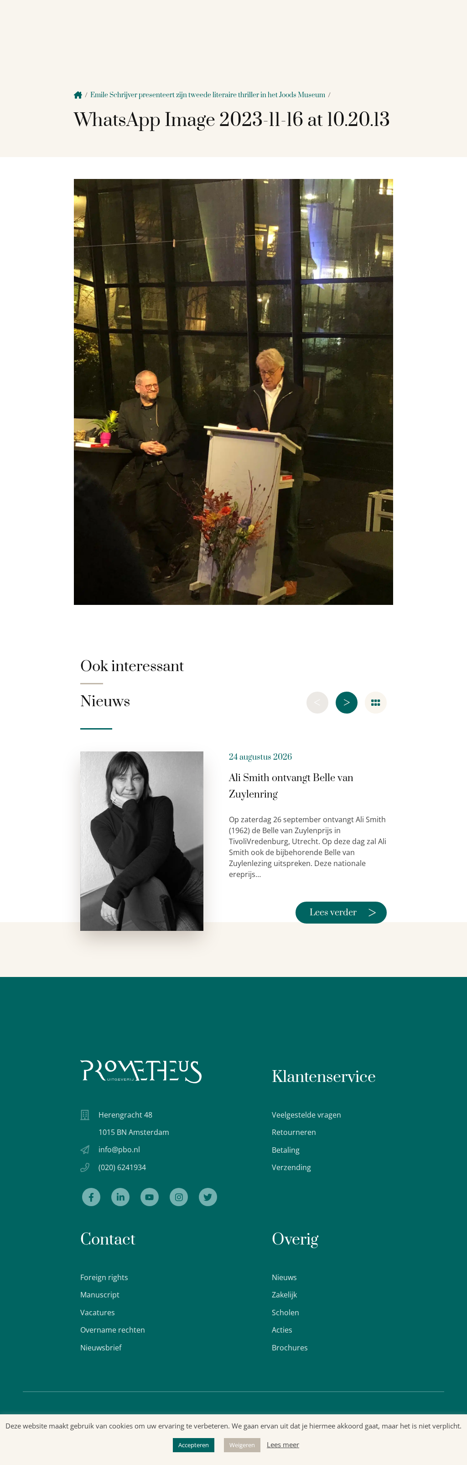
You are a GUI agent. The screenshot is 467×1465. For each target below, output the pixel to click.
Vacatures (97, 1312)
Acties (282, 1330)
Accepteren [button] (193, 1445)
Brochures (290, 1348)
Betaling (286, 1150)
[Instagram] (179, 1197)
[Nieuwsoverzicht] (376, 703)
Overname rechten (112, 1330)
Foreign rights (104, 1277)
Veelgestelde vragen (306, 1115)
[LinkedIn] (120, 1197)
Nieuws (284, 1277)
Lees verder (343, 913)
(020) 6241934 (122, 1167)
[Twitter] (208, 1197)
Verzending (291, 1167)
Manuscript (99, 1295)
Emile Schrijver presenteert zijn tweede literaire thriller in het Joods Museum (207, 95)
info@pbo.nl (119, 1150)
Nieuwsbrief (100, 1348)
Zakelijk (284, 1295)
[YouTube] (149, 1197)
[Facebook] (91, 1197)
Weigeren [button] (242, 1445)
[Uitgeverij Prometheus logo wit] (141, 1071)
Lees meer (283, 1444)
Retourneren (294, 1132)
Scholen (285, 1312)
